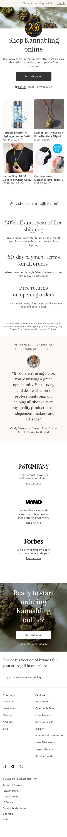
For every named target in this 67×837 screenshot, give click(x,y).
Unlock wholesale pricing (26, 677)
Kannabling (52, 326)
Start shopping (33, 76)
